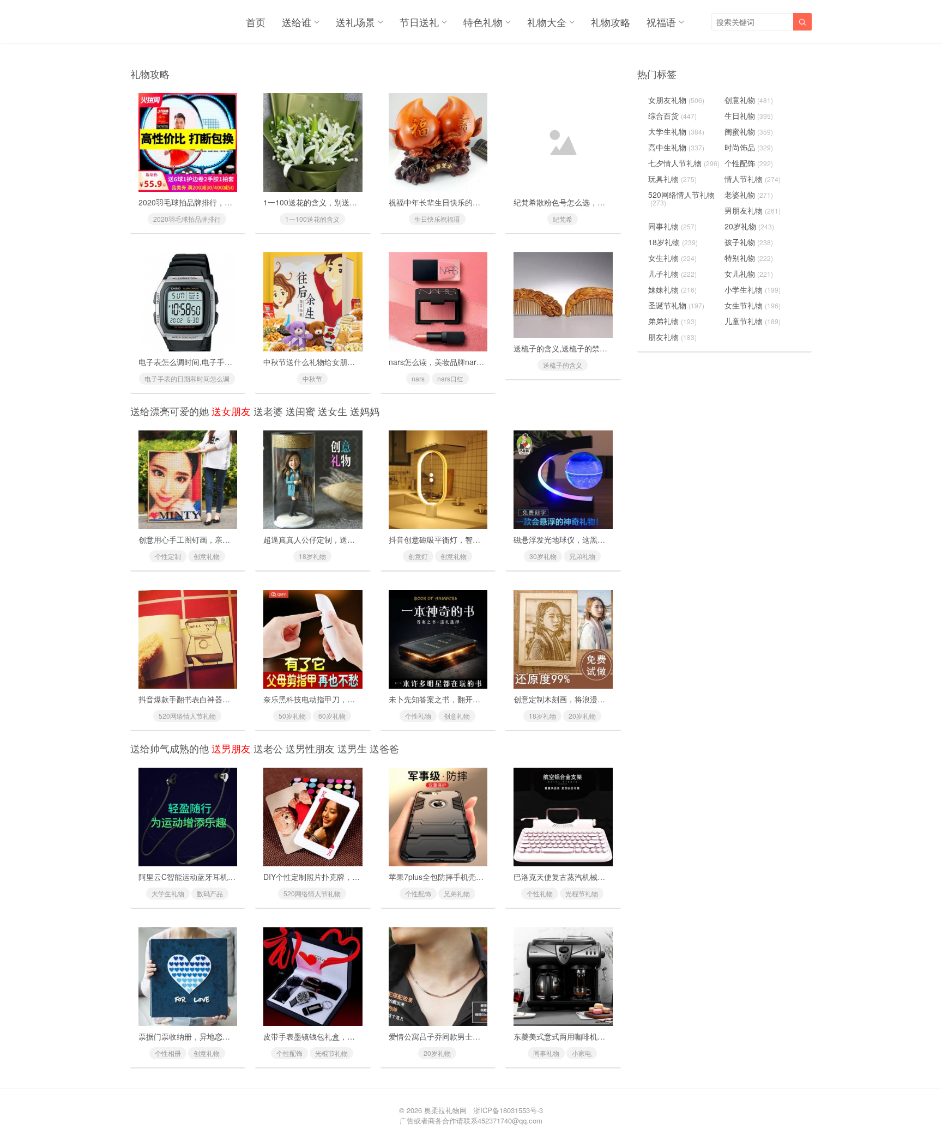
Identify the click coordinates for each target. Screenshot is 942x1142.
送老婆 (268, 411)
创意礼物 (207, 556)
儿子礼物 (672, 273)
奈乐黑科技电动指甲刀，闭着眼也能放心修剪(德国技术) (357, 699)
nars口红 (450, 378)
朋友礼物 (672, 337)
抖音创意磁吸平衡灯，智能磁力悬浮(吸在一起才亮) (475, 539)
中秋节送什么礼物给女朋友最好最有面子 (332, 361)
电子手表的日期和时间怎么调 (187, 378)
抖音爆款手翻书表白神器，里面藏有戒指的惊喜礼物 (226, 699)
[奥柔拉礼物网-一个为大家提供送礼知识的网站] (158, 22)
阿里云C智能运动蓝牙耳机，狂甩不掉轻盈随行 (217, 876)
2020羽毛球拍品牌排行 (187, 218)
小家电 (581, 1053)
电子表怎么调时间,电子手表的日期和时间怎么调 (219, 361)
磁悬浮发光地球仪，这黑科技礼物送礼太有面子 (594, 539)
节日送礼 (419, 22)
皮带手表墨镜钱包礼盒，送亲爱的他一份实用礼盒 (347, 1036)
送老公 (268, 748)
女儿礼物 (748, 273)
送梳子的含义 (562, 364)
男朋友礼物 (752, 210)
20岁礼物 (582, 715)
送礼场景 (355, 22)
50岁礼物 (292, 715)
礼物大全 (546, 22)
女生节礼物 (752, 305)
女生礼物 (672, 258)
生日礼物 (748, 115)
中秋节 (312, 378)
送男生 (352, 748)
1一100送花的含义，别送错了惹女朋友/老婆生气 (345, 202)
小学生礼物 (752, 289)
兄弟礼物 (582, 556)
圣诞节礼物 (676, 305)
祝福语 (661, 22)
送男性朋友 (310, 748)
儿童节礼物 (752, 321)
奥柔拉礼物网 (445, 1110)
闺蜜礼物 (748, 131)
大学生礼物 (168, 893)
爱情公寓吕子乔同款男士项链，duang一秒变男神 (472, 1036)
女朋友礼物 (676, 100)
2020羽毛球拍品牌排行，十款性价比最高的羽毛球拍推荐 (234, 202)
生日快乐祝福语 (437, 218)
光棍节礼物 (581, 893)
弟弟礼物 (672, 321)
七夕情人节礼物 (684, 163)
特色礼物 (483, 22)
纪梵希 (562, 218)
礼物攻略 (610, 22)
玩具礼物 (672, 179)
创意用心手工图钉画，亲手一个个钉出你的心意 (218, 539)
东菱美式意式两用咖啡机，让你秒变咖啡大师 (590, 1036)
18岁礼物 (312, 556)
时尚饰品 (748, 147)
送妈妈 (364, 411)
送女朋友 (231, 411)
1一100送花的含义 (312, 218)
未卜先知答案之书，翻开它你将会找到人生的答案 (473, 699)
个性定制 (168, 556)
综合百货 (672, 115)
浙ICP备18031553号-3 (508, 1110)
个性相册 (168, 1053)
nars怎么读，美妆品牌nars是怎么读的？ (457, 361)
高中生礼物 (676, 147)
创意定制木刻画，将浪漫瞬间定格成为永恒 (586, 699)
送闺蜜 (300, 411)
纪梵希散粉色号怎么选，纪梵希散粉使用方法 (590, 202)
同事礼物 (546, 1053)
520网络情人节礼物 (187, 715)
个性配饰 (418, 893)
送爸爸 (384, 748)
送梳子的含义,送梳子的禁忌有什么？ (576, 348)
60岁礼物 (332, 715)
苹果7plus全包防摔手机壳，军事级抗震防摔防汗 (470, 876)
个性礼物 (418, 715)
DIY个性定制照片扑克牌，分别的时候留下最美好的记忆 (357, 876)
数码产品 (210, 893)
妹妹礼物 (672, 289)
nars (418, 378)
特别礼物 (748, 258)
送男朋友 (231, 748)
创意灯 (418, 556)
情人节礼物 (752, 179)
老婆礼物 (748, 194)
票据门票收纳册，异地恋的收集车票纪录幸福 (214, 1036)
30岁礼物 (543, 556)
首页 (255, 22)
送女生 (332, 411)
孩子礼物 (748, 242)
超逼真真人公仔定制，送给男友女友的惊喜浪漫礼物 (351, 539)
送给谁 (296, 22)
